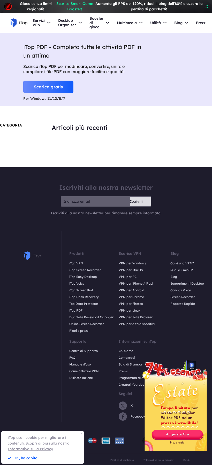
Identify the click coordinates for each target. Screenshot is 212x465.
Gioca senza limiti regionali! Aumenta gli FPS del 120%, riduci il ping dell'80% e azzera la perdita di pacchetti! (111, 6)
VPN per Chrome (131, 297)
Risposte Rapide (182, 304)
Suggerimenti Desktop (187, 283)
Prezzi (201, 23)
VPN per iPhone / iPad (136, 283)
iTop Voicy (76, 283)
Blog (173, 277)
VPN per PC (128, 277)
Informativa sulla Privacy (30, 449)
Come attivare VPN (84, 371)
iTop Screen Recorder (85, 270)
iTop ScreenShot (81, 290)
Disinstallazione (81, 378)
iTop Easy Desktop (83, 277)
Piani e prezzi (79, 331)
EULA (186, 460)
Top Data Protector (83, 304)
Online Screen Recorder (86, 324)
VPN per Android (131, 290)
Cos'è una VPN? (182, 263)
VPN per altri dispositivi (137, 324)
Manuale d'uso (80, 364)
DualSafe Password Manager (91, 317)
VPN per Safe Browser (136, 317)
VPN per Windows (132, 263)
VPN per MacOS (131, 270)
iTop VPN (76, 263)
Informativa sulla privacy (158, 460)
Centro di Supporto (83, 351)
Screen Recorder (182, 297)
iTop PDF (75, 310)
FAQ (72, 358)
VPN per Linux (129, 310)
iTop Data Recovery (84, 297)
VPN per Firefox (131, 304)
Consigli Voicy (180, 290)
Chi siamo (126, 351)
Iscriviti (136, 201)
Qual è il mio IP (181, 270)
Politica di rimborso (122, 460)
